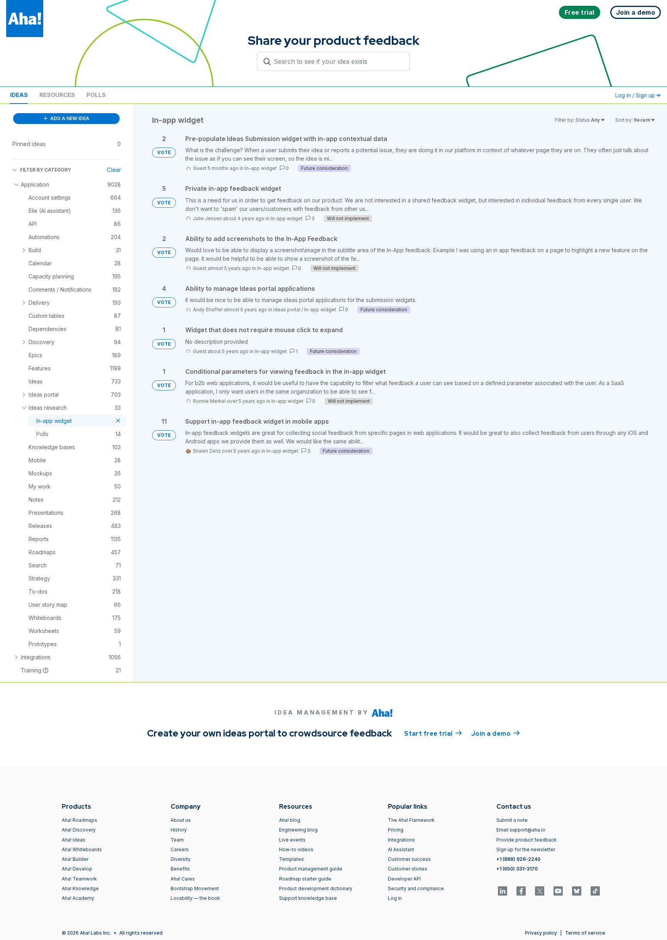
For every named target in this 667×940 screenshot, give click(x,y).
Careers (180, 849)
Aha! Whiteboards (82, 849)
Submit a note (512, 820)
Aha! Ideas (73, 840)
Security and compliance (416, 888)
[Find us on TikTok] (595, 891)
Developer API (404, 879)
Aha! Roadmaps (79, 820)
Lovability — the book (195, 898)
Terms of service (585, 933)
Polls (96, 94)
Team (177, 840)
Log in (395, 898)
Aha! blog (289, 820)
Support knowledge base (308, 898)
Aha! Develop (77, 869)
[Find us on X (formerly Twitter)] (539, 891)
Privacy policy (541, 933)
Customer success (409, 859)
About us (181, 820)
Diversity (181, 859)
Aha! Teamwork (79, 879)
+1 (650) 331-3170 (517, 869)
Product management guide (310, 869)
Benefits (180, 869)
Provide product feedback (526, 840)
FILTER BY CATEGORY (45, 170)
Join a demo (495, 734)
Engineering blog (298, 830)
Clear (114, 169)
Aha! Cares (183, 879)
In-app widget (261, 168)
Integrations (401, 840)
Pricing (395, 830)
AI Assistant (401, 849)
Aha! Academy (78, 898)
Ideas (19, 94)
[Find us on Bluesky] (577, 891)
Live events (292, 840)
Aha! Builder (75, 859)
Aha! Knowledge (80, 888)
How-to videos (296, 849)
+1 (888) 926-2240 (518, 859)
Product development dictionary (315, 888)
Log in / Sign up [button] (636, 95)
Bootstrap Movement (195, 888)
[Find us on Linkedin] (502, 891)
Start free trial (433, 734)
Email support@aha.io (520, 830)
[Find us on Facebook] (521, 891)
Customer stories (407, 869)
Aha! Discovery (79, 830)
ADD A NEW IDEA (69, 118)
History (179, 830)
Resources (57, 94)
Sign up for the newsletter (525, 849)
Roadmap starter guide (305, 879)
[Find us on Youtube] (558, 891)
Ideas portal (286, 309)
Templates (291, 859)
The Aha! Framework (411, 820)
